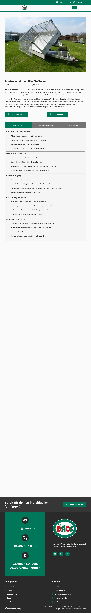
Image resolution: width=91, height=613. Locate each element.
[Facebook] (55, 554)
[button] (7, 45)
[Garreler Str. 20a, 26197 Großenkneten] (25, 555)
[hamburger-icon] (74, 7)
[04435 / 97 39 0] (25, 537)
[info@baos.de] (25, 520)
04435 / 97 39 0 (25, 546)
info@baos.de (25, 528)
